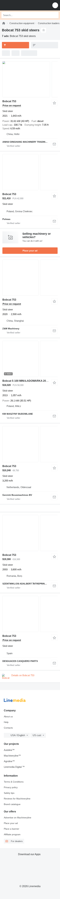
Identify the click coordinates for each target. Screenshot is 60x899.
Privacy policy (11, 787)
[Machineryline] (4, 23)
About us (8, 716)
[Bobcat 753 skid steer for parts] (30, 614)
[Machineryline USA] (22, 5)
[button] (55, 5)
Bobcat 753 (9, 101)
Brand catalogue (12, 804)
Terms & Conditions (14, 781)
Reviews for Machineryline (17, 798)
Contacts (8, 727)
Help (6, 722)
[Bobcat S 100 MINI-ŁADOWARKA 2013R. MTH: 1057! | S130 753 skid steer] (30, 359)
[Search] (55, 15)
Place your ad (30, 250)
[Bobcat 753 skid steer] (30, 79)
